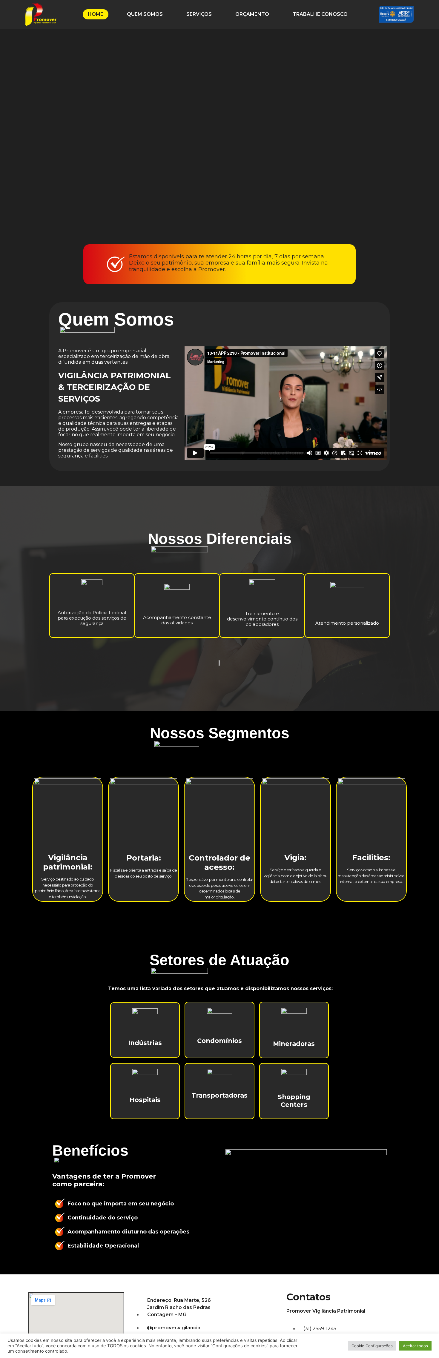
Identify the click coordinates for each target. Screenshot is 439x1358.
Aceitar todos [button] (415, 1345)
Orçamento (252, 14)
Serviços (199, 14)
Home (95, 14)
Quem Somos (145, 14)
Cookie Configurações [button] (372, 1345)
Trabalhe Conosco (320, 14)
